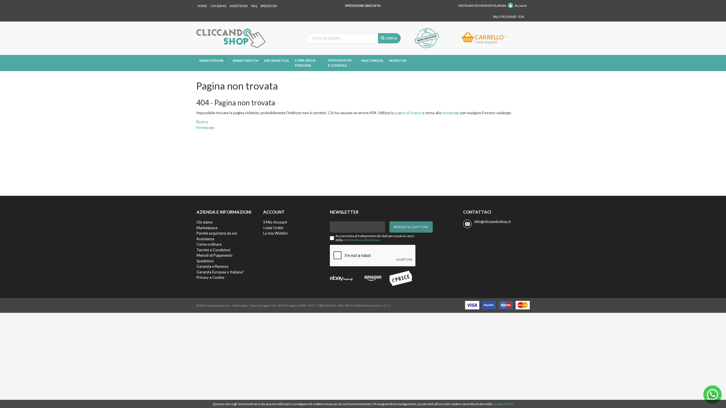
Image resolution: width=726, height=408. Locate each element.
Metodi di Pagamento (215, 255)
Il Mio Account (275, 222)
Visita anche (482, 5)
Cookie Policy (503, 404)
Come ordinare (209, 244)
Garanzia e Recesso (213, 266)
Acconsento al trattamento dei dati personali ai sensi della (374, 238)
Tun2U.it (384, 305)
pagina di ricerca (407, 112)
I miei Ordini (273, 228)
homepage (450, 112)
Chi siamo (205, 222)
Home (202, 6)
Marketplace (207, 228)
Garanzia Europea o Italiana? (220, 272)
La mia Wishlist (275, 233)
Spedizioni (268, 6)
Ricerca (202, 122)
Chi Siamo (218, 6)
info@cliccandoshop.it (492, 221)
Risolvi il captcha (411, 227)
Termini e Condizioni (213, 250)
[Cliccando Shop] (230, 38)
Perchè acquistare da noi (217, 233)
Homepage (205, 127)
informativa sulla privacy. (362, 240)
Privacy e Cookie (210, 277)
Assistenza (239, 6)
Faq (254, 6)
